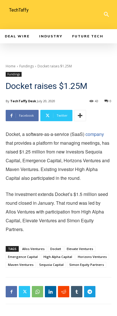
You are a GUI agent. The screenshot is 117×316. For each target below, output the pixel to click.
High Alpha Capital (57, 257)
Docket (55, 249)
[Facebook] (11, 291)
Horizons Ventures (92, 257)
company (94, 134)
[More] (80, 115)
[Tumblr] (76, 291)
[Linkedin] (50, 291)
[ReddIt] (63, 291)
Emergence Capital (23, 257)
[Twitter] (24, 291)
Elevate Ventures (80, 249)
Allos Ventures (33, 249)
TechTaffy (19, 10)
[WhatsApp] (37, 291)
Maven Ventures (21, 264)
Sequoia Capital (51, 264)
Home (11, 66)
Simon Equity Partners (86, 264)
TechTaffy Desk (23, 101)
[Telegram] (89, 291)
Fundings (26, 66)
